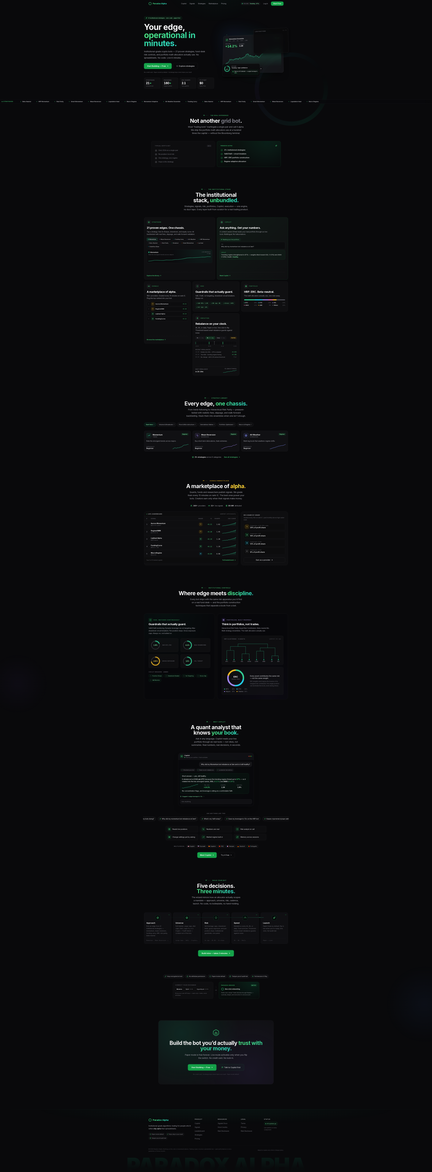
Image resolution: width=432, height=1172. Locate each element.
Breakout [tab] (176, 243)
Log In (265, 4)
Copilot (181, 4)
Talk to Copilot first (232, 1067)
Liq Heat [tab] (200, 243)
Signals (190, 4)
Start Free (277, 4)
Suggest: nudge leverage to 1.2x (192, 796)
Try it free (225, 855)
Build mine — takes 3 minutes (215, 953)
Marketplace (211, 4)
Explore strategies (187, 66)
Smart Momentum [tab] (188, 243)
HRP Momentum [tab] (205, 239)
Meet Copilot (224, 275)
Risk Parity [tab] (165, 243)
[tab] (150, 424)
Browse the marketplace (155, 339)
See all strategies (231, 457)
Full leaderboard (228, 560)
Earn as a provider (263, 560)
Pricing (221, 4)
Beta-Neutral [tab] (153, 243)
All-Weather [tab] (192, 239)
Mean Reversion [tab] (166, 239)
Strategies (199, 4)
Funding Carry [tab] (179, 239)
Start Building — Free (156, 66)
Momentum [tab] (152, 239)
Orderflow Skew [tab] (154, 246)
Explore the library (153, 275)
